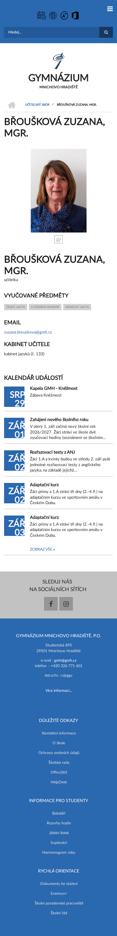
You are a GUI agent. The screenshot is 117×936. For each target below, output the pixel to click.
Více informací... (58, 691)
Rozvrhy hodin (59, 823)
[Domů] (58, 60)
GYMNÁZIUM (58, 78)
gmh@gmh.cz (65, 660)
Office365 (59, 772)
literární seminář (45, 307)
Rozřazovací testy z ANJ (52, 452)
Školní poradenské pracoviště (59, 903)
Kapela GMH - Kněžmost (54, 388)
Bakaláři (58, 813)
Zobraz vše (41, 549)
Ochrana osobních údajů (58, 753)
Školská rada (58, 763)
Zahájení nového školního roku (59, 419)
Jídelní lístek (59, 833)
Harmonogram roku (58, 853)
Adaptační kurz (44, 485)
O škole (59, 743)
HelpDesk (59, 782)
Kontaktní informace (59, 733)
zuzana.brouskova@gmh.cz (28, 332)
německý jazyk (77, 307)
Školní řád (59, 913)
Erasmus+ (59, 894)
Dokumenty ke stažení (59, 884)
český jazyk (15, 307)
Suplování (59, 843)
